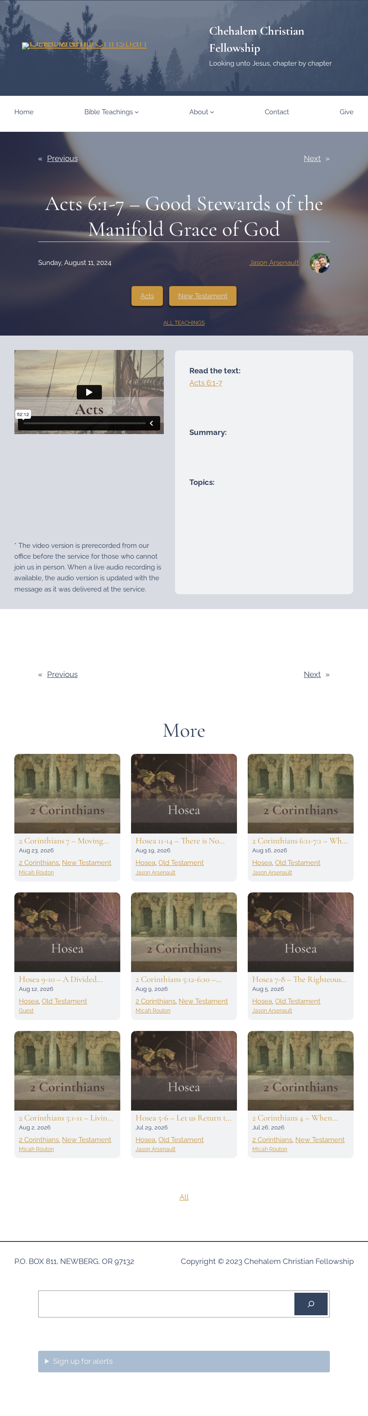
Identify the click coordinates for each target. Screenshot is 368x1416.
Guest (26, 1011)
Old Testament (181, 863)
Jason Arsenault (274, 263)
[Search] (311, 1304)
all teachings (184, 323)
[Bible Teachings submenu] (137, 112)
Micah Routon (36, 872)
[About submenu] (212, 112)
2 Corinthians (39, 863)
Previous (62, 158)
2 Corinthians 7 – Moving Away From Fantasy (61, 841)
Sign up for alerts (83, 1361)
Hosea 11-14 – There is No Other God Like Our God (178, 841)
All (184, 1196)
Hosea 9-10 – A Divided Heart (58, 979)
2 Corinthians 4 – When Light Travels (292, 1118)
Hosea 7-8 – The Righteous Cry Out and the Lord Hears (299, 979)
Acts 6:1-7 (205, 382)
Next (312, 158)
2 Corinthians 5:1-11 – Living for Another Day (65, 1118)
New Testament (203, 296)
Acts (147, 296)
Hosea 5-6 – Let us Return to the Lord (183, 1118)
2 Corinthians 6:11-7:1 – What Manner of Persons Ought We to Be (300, 841)
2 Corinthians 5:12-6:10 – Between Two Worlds (176, 979)
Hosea (145, 863)
